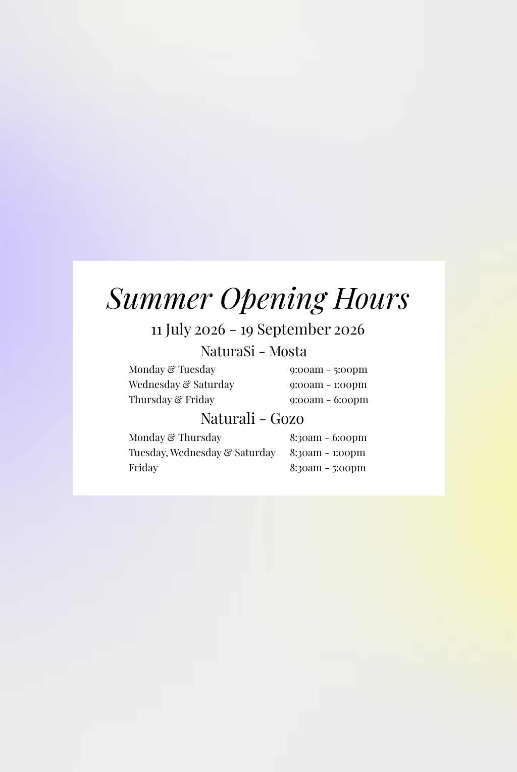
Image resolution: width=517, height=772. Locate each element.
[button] (422, 285)
